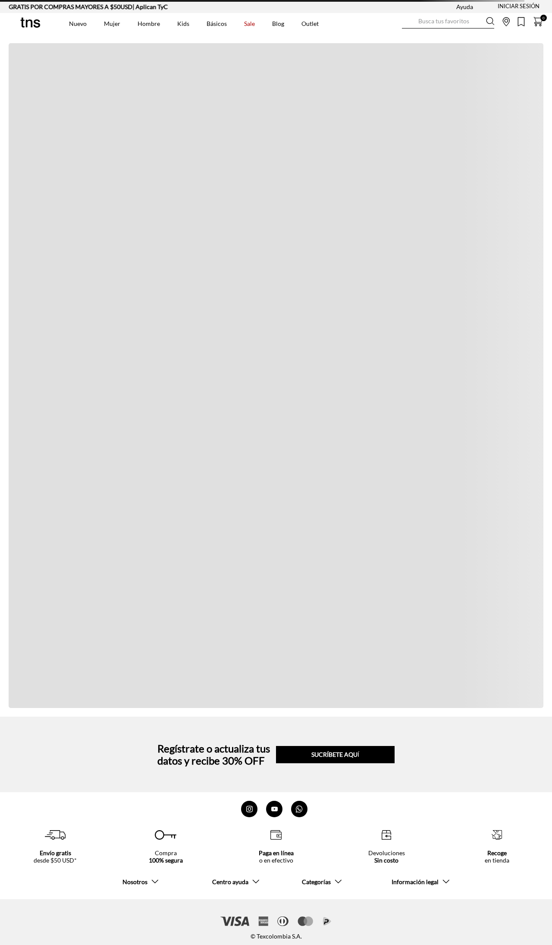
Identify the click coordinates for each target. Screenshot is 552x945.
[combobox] (448, 21)
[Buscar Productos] (409, 21)
